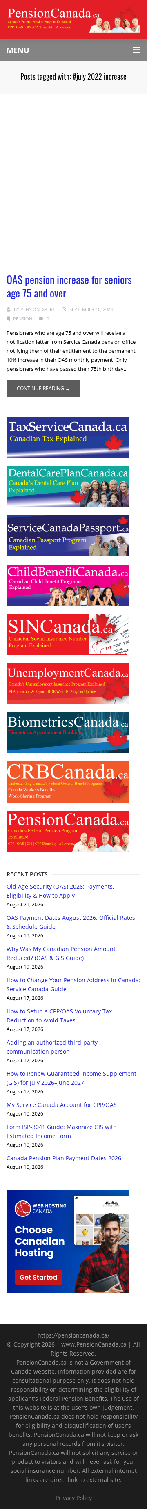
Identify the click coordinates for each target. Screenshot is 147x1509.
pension (22, 319)
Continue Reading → (43, 388)
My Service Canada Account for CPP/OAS (62, 1105)
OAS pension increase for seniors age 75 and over (69, 286)
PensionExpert (37, 309)
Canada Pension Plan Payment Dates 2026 (64, 1158)
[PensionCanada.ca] (73, 19)
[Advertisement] (73, 172)
